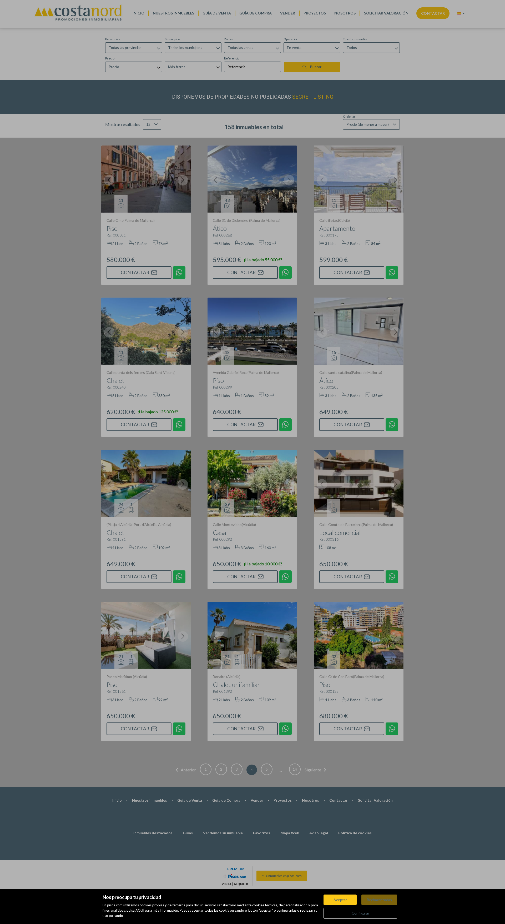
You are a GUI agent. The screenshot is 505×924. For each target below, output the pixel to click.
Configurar (360, 913)
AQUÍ (139, 910)
